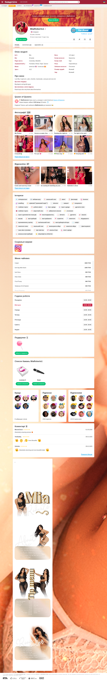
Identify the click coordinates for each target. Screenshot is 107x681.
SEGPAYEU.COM (44, 674)
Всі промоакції (28, 5)
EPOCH (37, 674)
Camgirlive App (47, 5)
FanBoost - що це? (86, 33)
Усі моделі (4, 5)
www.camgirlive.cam (20, 674)
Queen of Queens (58, 100)
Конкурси (37, 5)
